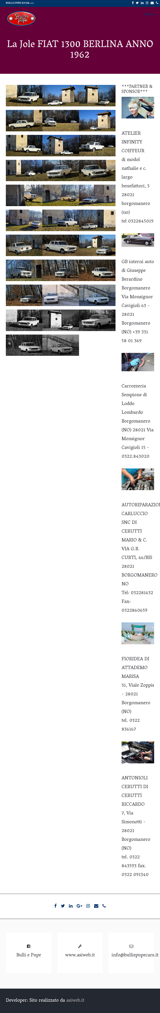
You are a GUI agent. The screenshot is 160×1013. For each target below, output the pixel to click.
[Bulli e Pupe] (21, 25)
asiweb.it (75, 1000)
